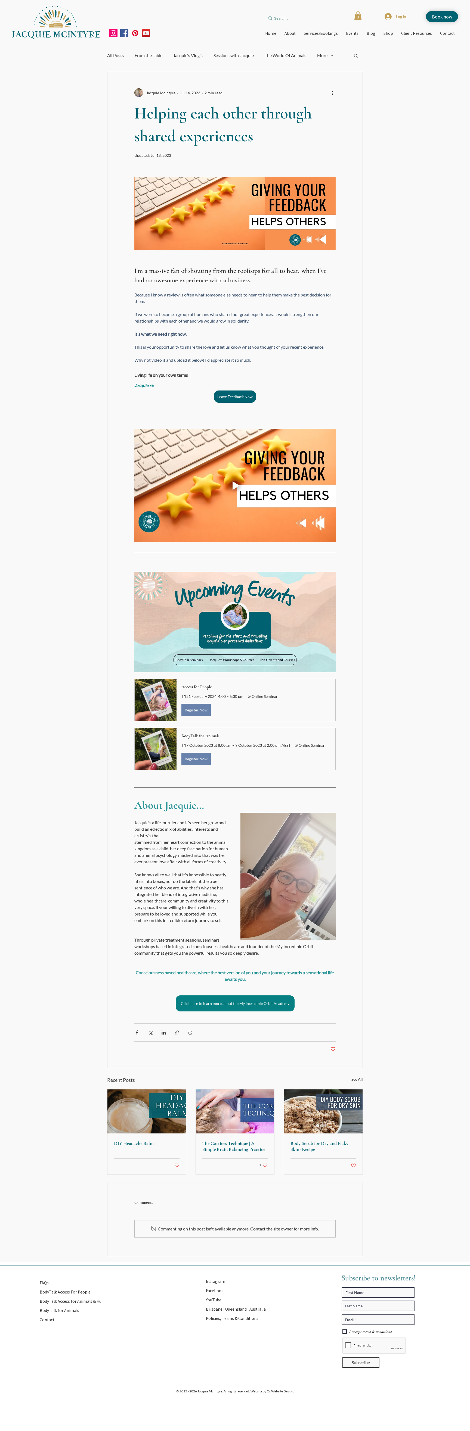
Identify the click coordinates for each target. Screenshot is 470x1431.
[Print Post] (190, 1032)
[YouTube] (146, 33)
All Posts (115, 55)
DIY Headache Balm (134, 1143)
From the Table (148, 55)
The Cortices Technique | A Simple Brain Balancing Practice (233, 1146)
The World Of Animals (285, 55)
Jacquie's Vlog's (188, 55)
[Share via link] (177, 1032)
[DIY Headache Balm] (146, 1111)
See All (357, 1079)
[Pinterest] (135, 33)
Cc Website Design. (280, 1391)
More (322, 55)
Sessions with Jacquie (234, 55)
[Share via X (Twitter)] (150, 1032)
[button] (358, 15)
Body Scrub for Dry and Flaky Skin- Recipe (319, 1146)
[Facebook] (124, 33)
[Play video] (235, 485)
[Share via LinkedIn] (163, 1032)
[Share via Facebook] (137, 1032)
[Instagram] (113, 33)
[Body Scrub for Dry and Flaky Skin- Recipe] (323, 1111)
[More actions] (332, 92)
